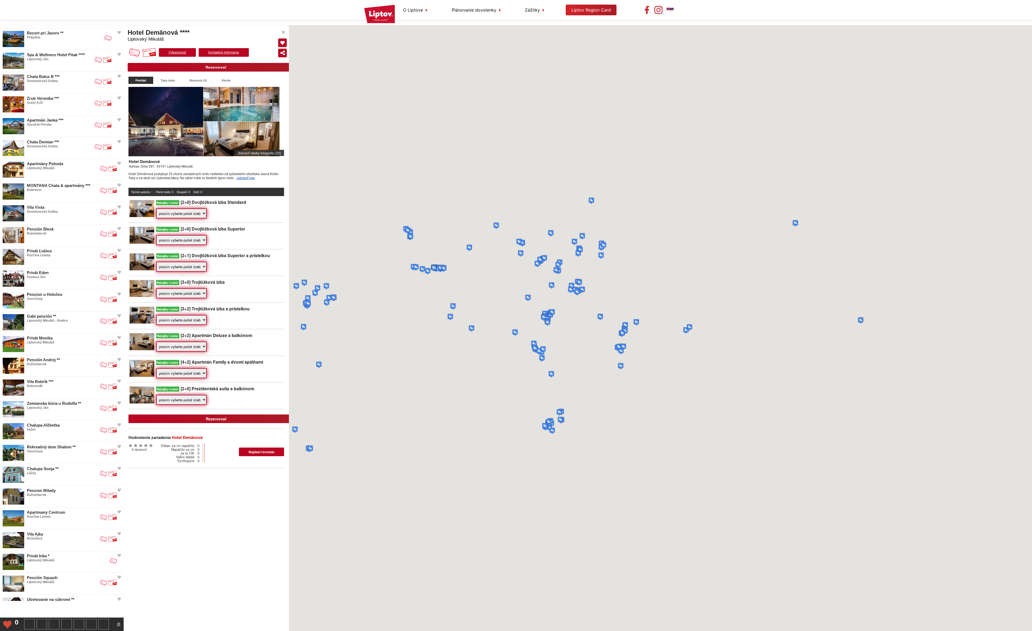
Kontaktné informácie (223, 52)
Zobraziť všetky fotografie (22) (259, 153)
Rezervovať (216, 67)
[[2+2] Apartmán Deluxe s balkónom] (142, 348)
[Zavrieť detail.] (283, 32)
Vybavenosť (177, 52)
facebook (647, 10)
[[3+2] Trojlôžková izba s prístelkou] (142, 322)
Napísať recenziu (261, 451)
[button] (795, 223)
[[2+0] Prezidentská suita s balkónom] (142, 402)
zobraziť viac (246, 177)
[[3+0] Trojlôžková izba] (142, 295)
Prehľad (140, 80)
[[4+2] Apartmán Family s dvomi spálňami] (142, 375)
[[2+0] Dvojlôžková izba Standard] (142, 215)
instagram (658, 10)
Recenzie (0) (198, 80)
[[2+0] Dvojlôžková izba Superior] (142, 242)
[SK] (670, 10)
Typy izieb (168, 80)
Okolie (226, 80)
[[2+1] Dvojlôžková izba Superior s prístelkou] (142, 268)
